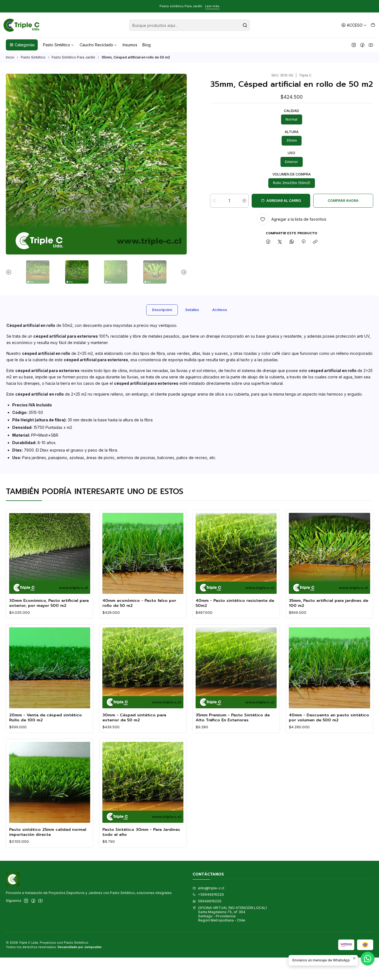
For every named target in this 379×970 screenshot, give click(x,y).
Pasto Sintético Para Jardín (73, 57)
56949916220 (209, 901)
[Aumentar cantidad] (244, 200)
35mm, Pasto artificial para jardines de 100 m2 (328, 603)
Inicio (10, 57)
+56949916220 (211, 894)
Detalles (192, 310)
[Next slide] (182, 272)
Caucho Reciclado (96, 44)
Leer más (212, 6)
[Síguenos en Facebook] (362, 45)
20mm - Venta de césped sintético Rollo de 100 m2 (45, 717)
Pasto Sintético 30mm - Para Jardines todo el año (141, 832)
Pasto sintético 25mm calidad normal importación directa (47, 832)
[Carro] (373, 25)
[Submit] (245, 25)
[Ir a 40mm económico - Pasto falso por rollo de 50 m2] (142, 553)
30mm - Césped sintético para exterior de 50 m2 (134, 717)
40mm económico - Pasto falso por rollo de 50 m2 (139, 603)
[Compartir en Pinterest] (303, 242)
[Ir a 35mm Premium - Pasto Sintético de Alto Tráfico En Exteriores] (236, 667)
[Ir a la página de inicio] (22, 25)
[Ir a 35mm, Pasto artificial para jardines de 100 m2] (329, 553)
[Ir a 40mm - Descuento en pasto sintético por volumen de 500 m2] (329, 667)
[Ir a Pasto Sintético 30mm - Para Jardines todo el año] (142, 782)
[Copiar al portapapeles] (315, 242)
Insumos (130, 44)
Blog (146, 44)
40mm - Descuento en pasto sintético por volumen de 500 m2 (329, 717)
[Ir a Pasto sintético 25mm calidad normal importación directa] (49, 782)
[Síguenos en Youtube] (370, 45)
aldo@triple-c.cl (211, 888)
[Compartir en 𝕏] (280, 242)
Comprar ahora (343, 200)
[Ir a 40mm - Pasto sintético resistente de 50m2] (236, 553)
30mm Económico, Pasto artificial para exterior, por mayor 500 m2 (49, 603)
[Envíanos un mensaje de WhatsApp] (368, 959)
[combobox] (189, 25)
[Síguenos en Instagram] (353, 45)
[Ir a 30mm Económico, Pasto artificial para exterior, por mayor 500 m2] (49, 553)
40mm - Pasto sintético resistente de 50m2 (235, 603)
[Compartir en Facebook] (268, 242)
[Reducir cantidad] (214, 200)
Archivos (219, 310)
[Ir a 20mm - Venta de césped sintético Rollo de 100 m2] (49, 667)
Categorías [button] (25, 44)
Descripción (162, 310)
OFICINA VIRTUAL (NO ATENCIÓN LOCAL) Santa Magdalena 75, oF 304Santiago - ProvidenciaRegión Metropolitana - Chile (232, 914)
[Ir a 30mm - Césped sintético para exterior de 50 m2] (142, 667)
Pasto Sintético (56, 44)
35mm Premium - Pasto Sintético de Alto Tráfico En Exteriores (233, 717)
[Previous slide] (10, 272)
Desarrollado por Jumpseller (80, 947)
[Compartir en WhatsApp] (292, 242)
